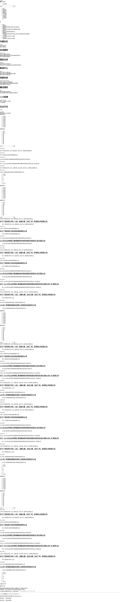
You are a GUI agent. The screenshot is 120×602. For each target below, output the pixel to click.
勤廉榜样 (12, 92)
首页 (3, 8)
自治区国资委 (15, 589)
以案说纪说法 (22, 33)
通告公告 (4, 31)
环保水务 (4, 29)
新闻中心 (4, 12)
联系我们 (17, 26)
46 (3, 180)
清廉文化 (16, 92)
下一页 (4, 183)
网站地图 (10, 596)
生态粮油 (9, 29)
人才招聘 (4, 36)
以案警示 (7, 92)
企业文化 (4, 15)
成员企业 (13, 26)
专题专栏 (4, 45)
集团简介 (4, 26)
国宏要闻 (9, 31)
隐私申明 (2, 596)
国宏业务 (4, 10)
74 (3, 182)
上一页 (4, 175)
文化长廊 (9, 38)
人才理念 (13, 36)
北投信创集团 (8, 598)
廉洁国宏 (28, 33)
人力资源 (4, 14)
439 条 (3, 174)
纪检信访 (8, 91)
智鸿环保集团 (8, 589)
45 (3, 178)
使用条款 (6, 596)
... (2, 181)
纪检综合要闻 (10, 33)
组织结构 (9, 26)
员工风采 (9, 36)
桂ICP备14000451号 (17, 596)
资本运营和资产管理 (15, 29)
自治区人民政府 (21, 589)
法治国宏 (13, 38)
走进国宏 (4, 9)
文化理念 (4, 38)
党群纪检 (4, 13)
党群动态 (4, 33)
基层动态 (13, 31)
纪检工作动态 (16, 33)
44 (3, 177)
